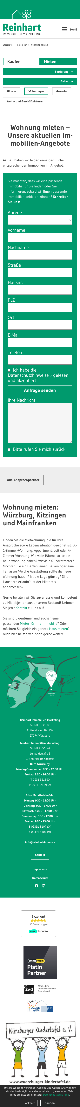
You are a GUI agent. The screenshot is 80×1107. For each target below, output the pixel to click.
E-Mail (14, 335)
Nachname (18, 247)
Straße (14, 265)
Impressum (40, 869)
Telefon (15, 352)
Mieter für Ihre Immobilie (38, 623)
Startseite (7, 44)
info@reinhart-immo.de (40, 842)
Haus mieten (58, 629)
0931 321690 (41, 779)
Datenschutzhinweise (28, 375)
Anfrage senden (40, 390)
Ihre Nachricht (21, 400)
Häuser (11, 91)
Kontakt (21, 608)
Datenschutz (40, 878)
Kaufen (14, 61)
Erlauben (49, 1103)
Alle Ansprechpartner (23, 480)
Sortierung (62, 71)
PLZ (11, 300)
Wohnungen (36, 91)
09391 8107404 (41, 826)
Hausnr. (15, 282)
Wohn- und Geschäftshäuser (25, 101)
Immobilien (21, 44)
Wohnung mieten (39, 44)
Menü (69, 29)
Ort (11, 317)
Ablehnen (30, 1102)
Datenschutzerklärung (56, 1094)
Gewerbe (61, 91)
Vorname (16, 230)
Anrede (15, 212)
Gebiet (65, 81)
